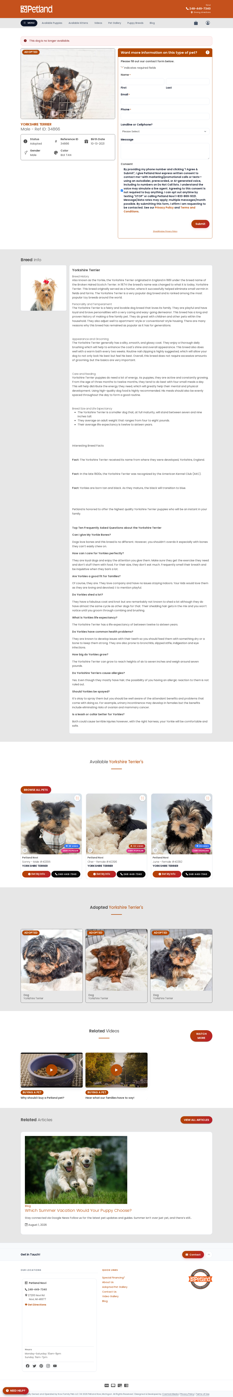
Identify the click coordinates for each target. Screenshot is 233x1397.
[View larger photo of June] (208, 798)
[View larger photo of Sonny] (77, 798)
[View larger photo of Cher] (142, 798)
